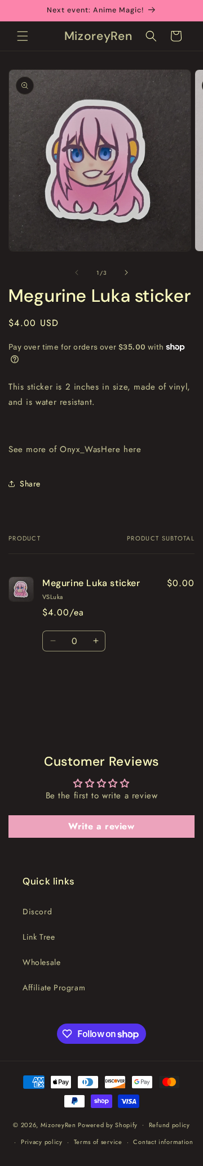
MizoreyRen (58, 1124)
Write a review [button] (101, 826)
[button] (22, 36)
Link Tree (39, 936)
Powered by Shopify (108, 1124)
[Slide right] (126, 272)
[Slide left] (76, 272)
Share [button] (30, 483)
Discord (37, 911)
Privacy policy (42, 1141)
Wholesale (41, 962)
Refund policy (169, 1124)
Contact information (163, 1141)
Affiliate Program (54, 987)
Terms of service (98, 1141)
